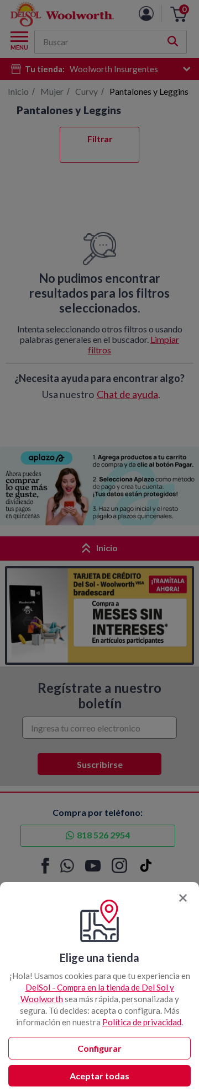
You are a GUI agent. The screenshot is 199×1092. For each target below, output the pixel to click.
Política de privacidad (141, 1022)
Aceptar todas (99, 1076)
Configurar (99, 1048)
